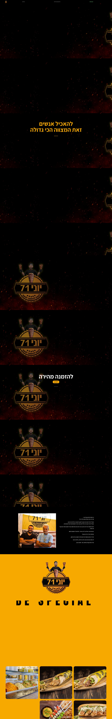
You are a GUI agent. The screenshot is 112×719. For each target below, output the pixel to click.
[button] (56, 382)
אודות (23, 1)
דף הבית (91, 1)
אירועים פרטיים (57, 1)
